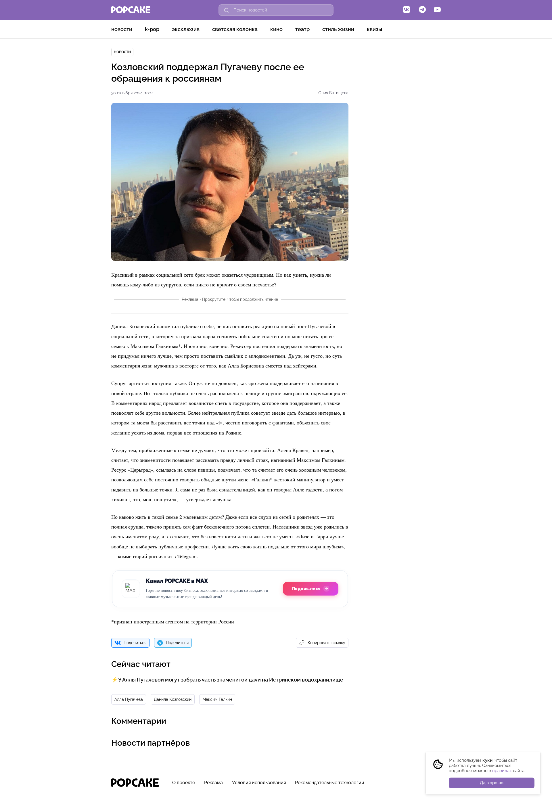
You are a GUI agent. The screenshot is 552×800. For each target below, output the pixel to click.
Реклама (213, 782)
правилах (502, 770)
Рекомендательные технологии (329, 782)
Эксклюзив (186, 29)
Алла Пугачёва (128, 699)
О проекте (183, 782)
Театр (302, 29)
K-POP (152, 29)
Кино (276, 29)
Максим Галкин (217, 699)
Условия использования (259, 782)
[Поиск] (226, 10)
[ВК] (406, 10)
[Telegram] (422, 10)
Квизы (374, 29)
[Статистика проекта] (423, 785)
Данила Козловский (172, 699)
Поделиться (135, 642)
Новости (121, 29)
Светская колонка (235, 29)
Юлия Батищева (332, 93)
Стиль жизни (338, 29)
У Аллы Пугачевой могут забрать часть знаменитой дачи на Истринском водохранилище (230, 680)
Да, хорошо (491, 782)
